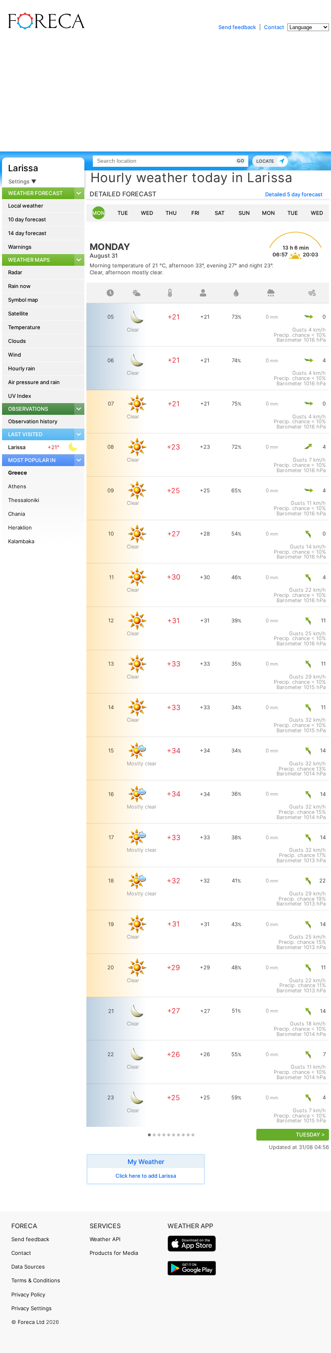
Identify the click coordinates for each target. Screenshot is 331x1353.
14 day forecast (27, 233)
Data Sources (28, 1266)
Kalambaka (21, 541)
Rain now (19, 286)
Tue (122, 213)
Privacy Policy (28, 1294)
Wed (147, 213)
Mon (98, 213)
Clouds (17, 341)
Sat (219, 213)
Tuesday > (310, 1134)
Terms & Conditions (35, 1280)
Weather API (105, 1239)
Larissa (23, 168)
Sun (244, 213)
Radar (15, 272)
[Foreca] (44, 28)
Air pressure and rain (34, 382)
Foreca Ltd (31, 1322)
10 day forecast (27, 219)
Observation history (32, 421)
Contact (274, 27)
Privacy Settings (31, 1308)
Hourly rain (21, 368)
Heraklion (20, 527)
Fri (195, 213)
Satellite (18, 313)
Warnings (19, 247)
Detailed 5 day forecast (294, 194)
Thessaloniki (23, 500)
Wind (14, 354)
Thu (171, 213)
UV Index (19, 396)
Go (240, 160)
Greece (17, 472)
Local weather (25, 205)
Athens (17, 486)
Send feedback (237, 27)
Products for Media (114, 1253)
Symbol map (23, 299)
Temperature (24, 327)
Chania (16, 514)
